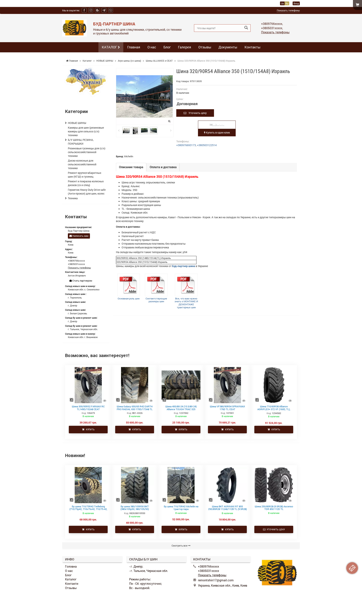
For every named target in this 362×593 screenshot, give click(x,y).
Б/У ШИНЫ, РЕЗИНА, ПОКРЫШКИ (81, 141)
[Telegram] (104, 10)
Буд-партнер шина (183, 266)
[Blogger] (97, 10)
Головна (71, 566)
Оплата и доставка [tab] (163, 167)
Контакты (252, 47)
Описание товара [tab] (131, 167)
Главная (133, 47)
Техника (73, 198)
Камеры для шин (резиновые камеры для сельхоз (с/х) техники (86, 131)
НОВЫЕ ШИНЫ (77, 123)
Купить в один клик (217, 132)
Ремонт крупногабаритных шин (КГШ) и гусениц (84, 174)
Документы (228, 47)
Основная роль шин (129, 298)
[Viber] (110, 10)
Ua (282, 3)
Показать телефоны (288, 10)
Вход (296, 3)
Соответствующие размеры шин (156, 300)
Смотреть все (180, 545)
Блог (167, 47)
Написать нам (80, 235)
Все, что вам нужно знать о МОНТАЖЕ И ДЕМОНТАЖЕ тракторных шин (186, 303)
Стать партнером (82, 280)
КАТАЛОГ (110, 47)
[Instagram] (90, 10)
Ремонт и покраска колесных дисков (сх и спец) (86, 183)
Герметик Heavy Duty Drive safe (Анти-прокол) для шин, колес (87, 191)
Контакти (71, 583)
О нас (151, 47)
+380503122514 (207, 145)
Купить (89, 429)
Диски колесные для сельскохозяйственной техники (82, 164)
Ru (286, 3)
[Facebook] (84, 10)
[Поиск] (246, 27)
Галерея (184, 47)
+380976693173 (186, 145)
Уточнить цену (196, 113)
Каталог (71, 579)
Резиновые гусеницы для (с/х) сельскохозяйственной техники (86, 152)
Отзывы (204, 47)
